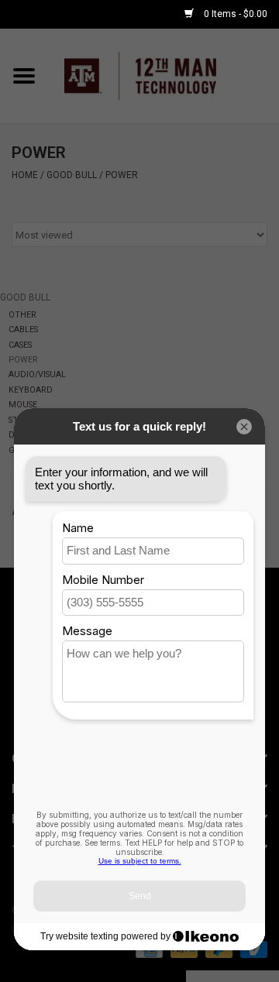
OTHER (22, 315)
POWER (121, 175)
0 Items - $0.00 (234, 14)
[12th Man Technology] (163, 75)
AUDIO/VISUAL (37, 374)
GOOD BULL (71, 175)
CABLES (23, 329)
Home (25, 175)
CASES (20, 345)
